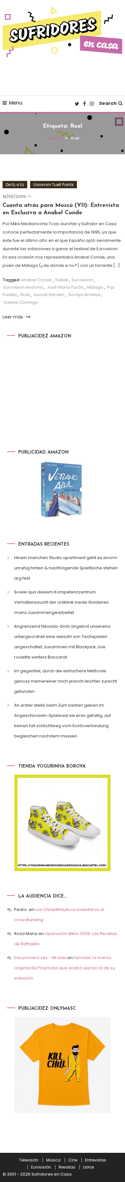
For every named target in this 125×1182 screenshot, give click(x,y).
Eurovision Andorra (23, 287)
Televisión (28, 1160)
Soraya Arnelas (84, 295)
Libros (88, 1167)
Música (53, 1160)
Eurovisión (41, 1167)
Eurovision (82, 280)
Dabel (61, 280)
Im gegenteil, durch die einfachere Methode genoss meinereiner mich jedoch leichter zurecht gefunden (65, 681)
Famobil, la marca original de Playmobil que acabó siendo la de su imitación (64, 968)
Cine (72, 1160)
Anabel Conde (36, 280)
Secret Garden (49, 295)
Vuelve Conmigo (21, 302)
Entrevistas (95, 1160)
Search (108, 103)
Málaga (95, 287)
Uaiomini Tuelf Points (53, 184)
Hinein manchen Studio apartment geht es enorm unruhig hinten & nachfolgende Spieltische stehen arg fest (66, 568)
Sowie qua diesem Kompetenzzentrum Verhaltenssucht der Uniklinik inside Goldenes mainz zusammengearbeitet (61, 602)
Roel (25, 295)
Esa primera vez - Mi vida (40, 958)
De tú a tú (15, 184)
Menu (15, 102)
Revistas (67, 1167)
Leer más (13, 317)
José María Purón (65, 287)
